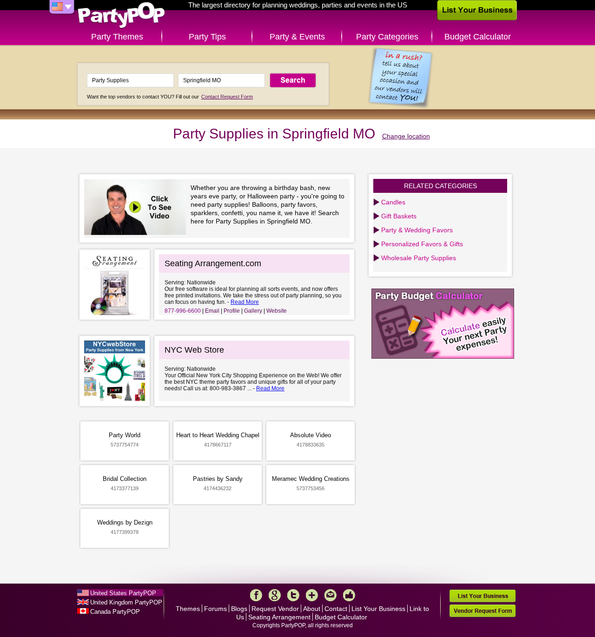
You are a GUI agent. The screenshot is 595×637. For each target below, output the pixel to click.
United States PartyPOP (123, 593)
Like (349, 595)
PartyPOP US (121, 15)
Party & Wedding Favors (417, 230)
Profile (232, 311)
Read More (245, 302)
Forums (215, 608)
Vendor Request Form (482, 610)
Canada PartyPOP (115, 611)
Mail (330, 595)
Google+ (275, 595)
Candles (393, 202)
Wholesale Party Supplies (418, 258)
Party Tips (207, 36)
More (312, 595)
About (311, 608)
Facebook (256, 595)
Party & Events (297, 36)
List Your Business (378, 608)
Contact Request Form (227, 96)
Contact (335, 608)
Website (276, 311)
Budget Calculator (477, 36)
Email (212, 311)
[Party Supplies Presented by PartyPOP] (137, 208)
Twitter (293, 595)
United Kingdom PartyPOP (126, 602)
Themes (188, 608)
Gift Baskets (398, 216)
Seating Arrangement (279, 617)
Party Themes (117, 36)
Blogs (239, 608)
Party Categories (387, 36)
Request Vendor (275, 608)
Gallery (253, 311)
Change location (406, 136)
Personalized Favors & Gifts (422, 244)
